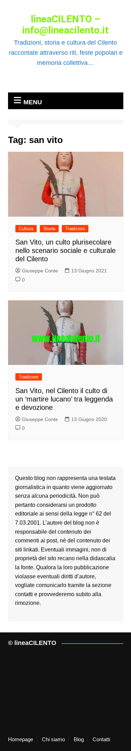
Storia (49, 228)
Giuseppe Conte (40, 270)
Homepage (20, 739)
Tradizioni (75, 228)
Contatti (101, 739)
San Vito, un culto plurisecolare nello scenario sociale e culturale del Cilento (65, 250)
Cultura (26, 228)
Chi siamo (53, 739)
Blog (79, 739)
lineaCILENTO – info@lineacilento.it (65, 24)
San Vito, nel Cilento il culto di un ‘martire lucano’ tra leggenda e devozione (64, 399)
